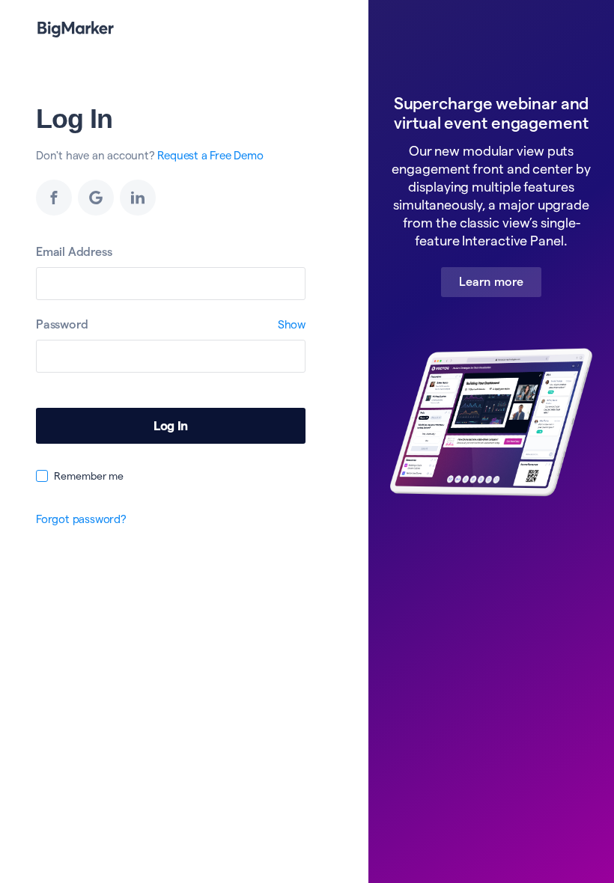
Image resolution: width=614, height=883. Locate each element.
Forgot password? (81, 519)
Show (292, 324)
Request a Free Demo (210, 155)
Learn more (491, 281)
